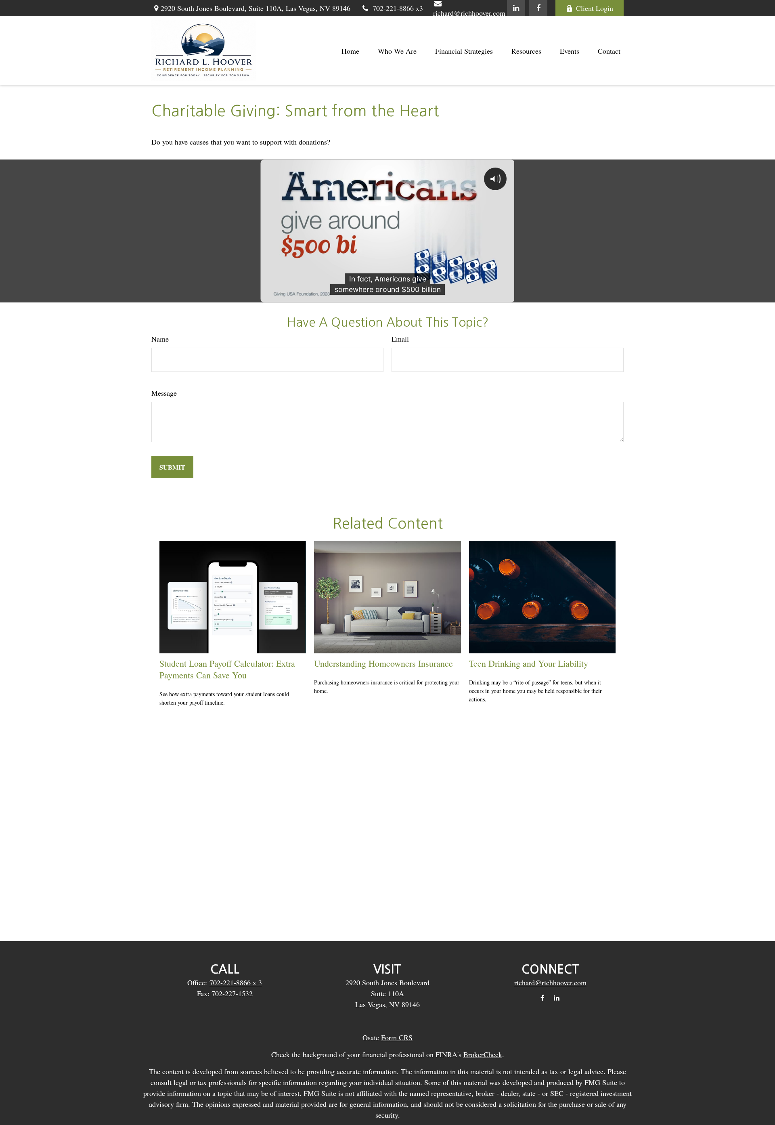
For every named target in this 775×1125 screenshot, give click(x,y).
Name (160, 339)
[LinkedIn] (516, 8)
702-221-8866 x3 (398, 8)
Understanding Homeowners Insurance (383, 663)
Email (400, 339)
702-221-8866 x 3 (235, 982)
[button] (350, 50)
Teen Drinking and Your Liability (528, 663)
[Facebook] (538, 8)
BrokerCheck (482, 1054)
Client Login (594, 8)
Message (164, 393)
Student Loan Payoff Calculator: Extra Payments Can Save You (227, 669)
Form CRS (397, 1037)
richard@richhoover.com (550, 982)
